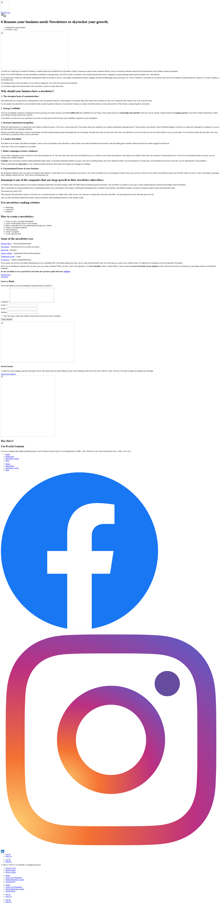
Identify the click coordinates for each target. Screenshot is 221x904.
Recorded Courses (12, 459)
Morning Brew (6, 244)
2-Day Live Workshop (14, 878)
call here (67, 271)
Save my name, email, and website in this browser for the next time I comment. (32, 316)
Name (4, 305)
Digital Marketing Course (15, 880)
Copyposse (5, 260)
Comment (5, 302)
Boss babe (4, 250)
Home (8, 454)
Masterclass (10, 456)
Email (4, 309)
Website (4, 312)
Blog (7, 461)
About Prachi (10, 882)
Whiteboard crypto (8, 256)
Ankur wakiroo (6, 253)
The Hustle (5, 247)
